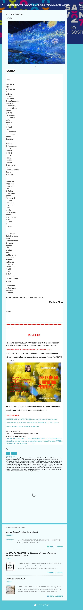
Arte (8, 453)
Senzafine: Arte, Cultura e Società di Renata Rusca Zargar (37, 4)
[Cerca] (80, 5)
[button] (61, 14)
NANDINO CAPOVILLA (15, 579)
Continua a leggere (55, 547)
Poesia (14, 453)
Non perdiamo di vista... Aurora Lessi (22, 532)
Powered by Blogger (42, 605)
